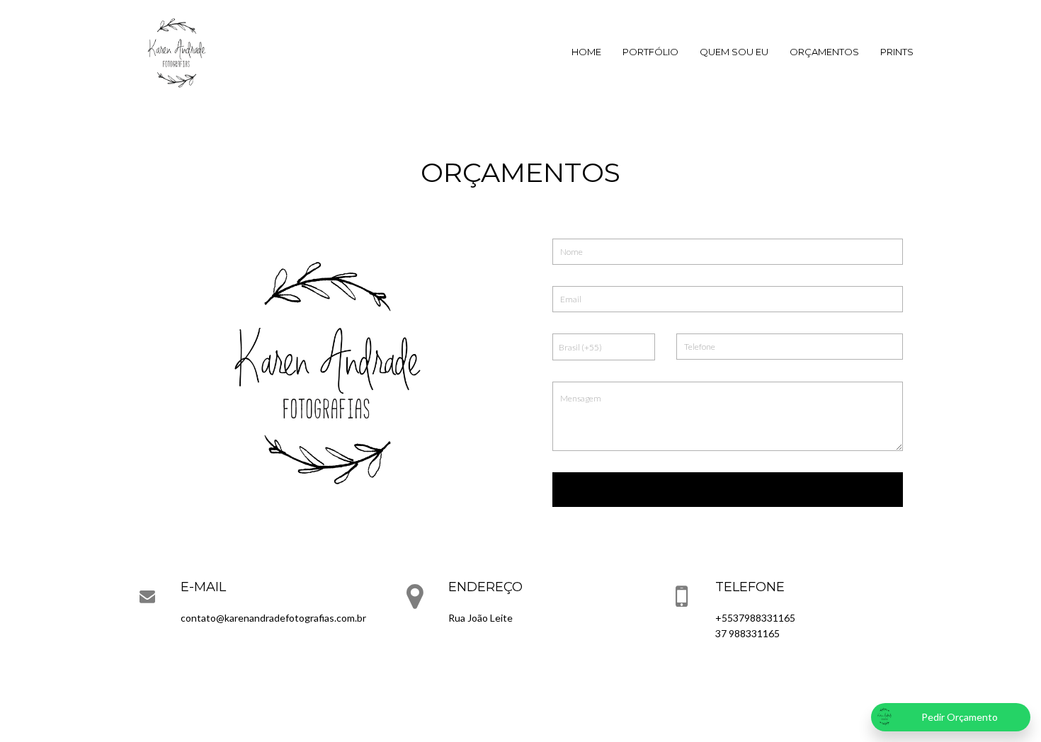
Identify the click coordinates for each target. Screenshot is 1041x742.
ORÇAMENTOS (824, 51)
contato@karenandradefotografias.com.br (273, 618)
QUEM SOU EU (734, 51)
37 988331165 (747, 633)
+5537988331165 (755, 618)
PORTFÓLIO (650, 51)
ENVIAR (728, 489)
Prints (897, 51)
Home (586, 51)
